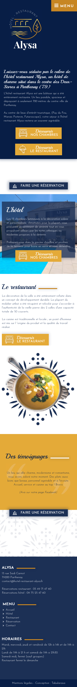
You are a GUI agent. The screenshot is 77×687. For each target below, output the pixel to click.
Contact (11, 625)
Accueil (10, 610)
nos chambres (44, 132)
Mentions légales (22, 683)
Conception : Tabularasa (50, 683)
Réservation (13, 621)
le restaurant (44, 148)
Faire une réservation (42, 186)
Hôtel (9, 613)
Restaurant (12, 617)
